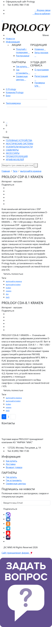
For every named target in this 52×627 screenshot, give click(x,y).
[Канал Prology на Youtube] (8, 532)
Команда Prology (14, 92)
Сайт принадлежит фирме (16, 552)
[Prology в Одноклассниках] (8, 523)
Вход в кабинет (42, 13)
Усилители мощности (19, 146)
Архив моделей (15, 159)
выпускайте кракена (30, 171)
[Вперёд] (13, 416)
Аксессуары (12, 153)
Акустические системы (19, 143)
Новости (10, 38)
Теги (15, 171)
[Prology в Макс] (8, 514)
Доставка (10, 464)
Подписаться (10, 508)
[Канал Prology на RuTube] (8, 537)
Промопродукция (17, 156)
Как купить (11, 460)
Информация (13, 41)
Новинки (39, 49)
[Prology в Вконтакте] (8, 519)
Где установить (14, 480)
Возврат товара (14, 467)
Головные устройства (19, 140)
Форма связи (43, 10)
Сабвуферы (12, 150)
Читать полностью (13, 273)
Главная (6, 171)
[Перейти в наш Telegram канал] (8, 528)
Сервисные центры (16, 483)
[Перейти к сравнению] (6, 122)
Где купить (22, 66)
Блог (8, 95)
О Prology (11, 89)
